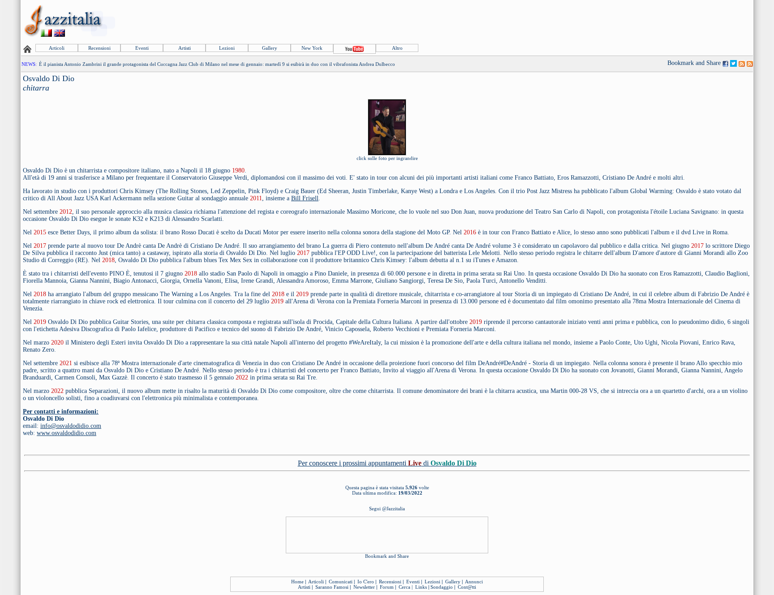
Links (421, 587)
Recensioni (99, 48)
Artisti (184, 48)
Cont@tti (467, 587)
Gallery (269, 48)
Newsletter (364, 587)
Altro (397, 48)
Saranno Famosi (331, 587)
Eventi (142, 48)
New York (311, 48)
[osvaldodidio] (387, 152)
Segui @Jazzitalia (387, 508)
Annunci (474, 581)
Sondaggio (441, 587)
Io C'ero (365, 581)
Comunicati (341, 581)
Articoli (56, 48)
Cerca (404, 587)
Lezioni (227, 48)
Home (297, 581)
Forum (387, 587)
